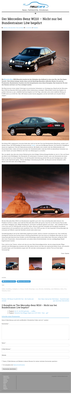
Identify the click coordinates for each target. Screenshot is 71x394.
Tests (4, 384)
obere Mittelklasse (55, 289)
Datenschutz (6, 377)
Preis (65, 289)
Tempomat (4, 290)
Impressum (6, 376)
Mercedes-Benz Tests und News (16, 27)
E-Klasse (22, 289)
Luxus (36, 289)
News (4, 385)
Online (61, 289)
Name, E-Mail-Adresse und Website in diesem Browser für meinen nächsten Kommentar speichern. (30, 361)
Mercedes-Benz (8, 79)
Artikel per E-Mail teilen (9, 281)
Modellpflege (47, 289)
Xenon (8, 290)
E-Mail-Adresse (6, 349)
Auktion (3, 289)
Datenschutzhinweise (19, 365)
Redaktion (35, 27)
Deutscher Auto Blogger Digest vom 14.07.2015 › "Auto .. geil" (31, 313)
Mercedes (41, 289)
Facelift (26, 289)
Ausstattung (9, 289)
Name (4, 343)
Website (4, 355)
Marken (5, 382)
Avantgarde (15, 289)
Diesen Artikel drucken (24, 281)
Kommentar (5, 323)
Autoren (5, 379)
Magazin (5, 388)
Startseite (5, 381)
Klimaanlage (32, 289)
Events (5, 387)
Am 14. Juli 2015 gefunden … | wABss (24, 311)
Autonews (5, 27)
